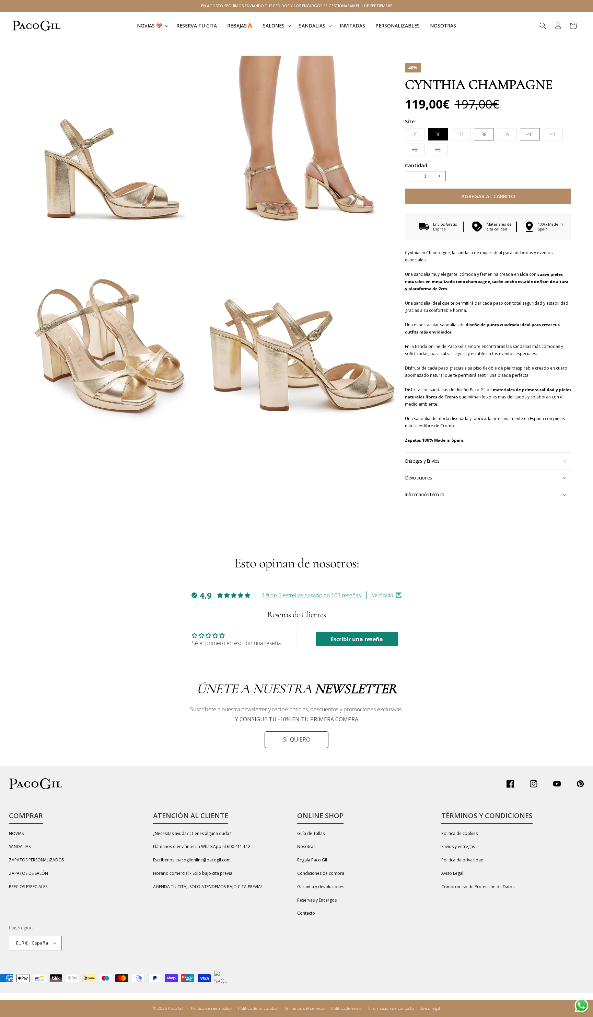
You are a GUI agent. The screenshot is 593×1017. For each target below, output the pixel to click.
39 (510, 135)
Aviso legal (430, 1008)
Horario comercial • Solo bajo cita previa (192, 873)
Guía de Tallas (311, 833)
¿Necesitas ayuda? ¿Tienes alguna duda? (192, 833)
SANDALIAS (20, 846)
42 (418, 151)
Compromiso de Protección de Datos (477, 887)
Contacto (306, 913)
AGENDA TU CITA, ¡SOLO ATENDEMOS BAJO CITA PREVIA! (207, 887)
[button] (151, 25)
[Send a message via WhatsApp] (581, 1005)
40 (530, 134)
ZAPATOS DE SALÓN (28, 873)
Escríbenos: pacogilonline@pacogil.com (192, 860)
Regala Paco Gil (312, 860)
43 (441, 151)
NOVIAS (16, 833)
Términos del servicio (304, 1008)
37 (464, 135)
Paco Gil (175, 1008)
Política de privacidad (258, 1008)
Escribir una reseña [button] (356, 639)
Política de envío (346, 1008)
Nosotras (306, 846)
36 (438, 134)
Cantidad (416, 165)
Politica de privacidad (462, 860)
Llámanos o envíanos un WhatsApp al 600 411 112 (202, 846)
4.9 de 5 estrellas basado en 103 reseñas (311, 595)
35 (418, 135)
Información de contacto (391, 1008)
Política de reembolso (211, 1008)
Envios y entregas (458, 846)
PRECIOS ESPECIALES (28, 887)
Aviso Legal (452, 873)
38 (484, 134)
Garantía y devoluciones (320, 887)
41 (556, 135)
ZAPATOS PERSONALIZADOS (36, 860)
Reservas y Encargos (317, 900)
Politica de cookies (459, 833)
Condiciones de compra (320, 873)
